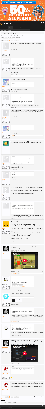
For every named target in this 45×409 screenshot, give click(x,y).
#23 (42, 91)
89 (9, 232)
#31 (42, 218)
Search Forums (3, 30)
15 (9, 54)
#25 (42, 116)
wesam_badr (15, 37)
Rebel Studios (5, 373)
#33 (42, 271)
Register (22, 27)
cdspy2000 (4, 50)
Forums (10, 27)
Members (16, 27)
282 (9, 69)
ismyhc (3, 194)
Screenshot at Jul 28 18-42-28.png (20, 299)
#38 (42, 363)
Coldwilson (4, 148)
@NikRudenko (31, 384)
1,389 (9, 287)
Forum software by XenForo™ (8, 407)
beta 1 (4, 38)
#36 (42, 319)
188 (9, 304)
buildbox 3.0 (11, 38)
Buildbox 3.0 (7, 37)
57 (9, 167)
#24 (42, 107)
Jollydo (3, 228)
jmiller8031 (4, 117)
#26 (42, 133)
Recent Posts (9, 30)
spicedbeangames (14, 273)
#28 (42, 169)
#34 (42, 290)
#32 (42, 243)
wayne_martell (5, 253)
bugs (7, 38)
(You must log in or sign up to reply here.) (37, 396)
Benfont (12, 76)
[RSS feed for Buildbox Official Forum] (44, 406)
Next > (18, 40)
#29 (42, 179)
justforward (4, 300)
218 (9, 121)
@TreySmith (36, 384)
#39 (42, 379)
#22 (42, 74)
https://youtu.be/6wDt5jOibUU (17, 196)
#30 (42, 197)
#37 (42, 335)
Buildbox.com (4, 27)
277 (9, 90)
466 (9, 377)
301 (9, 256)
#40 (42, 388)
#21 (42, 49)
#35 (42, 304)
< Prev (6, 40)
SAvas (3, 163)
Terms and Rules (42, 407)
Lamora (3, 65)
